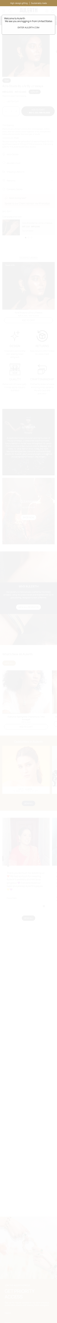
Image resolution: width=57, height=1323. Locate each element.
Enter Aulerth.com (28, 27)
